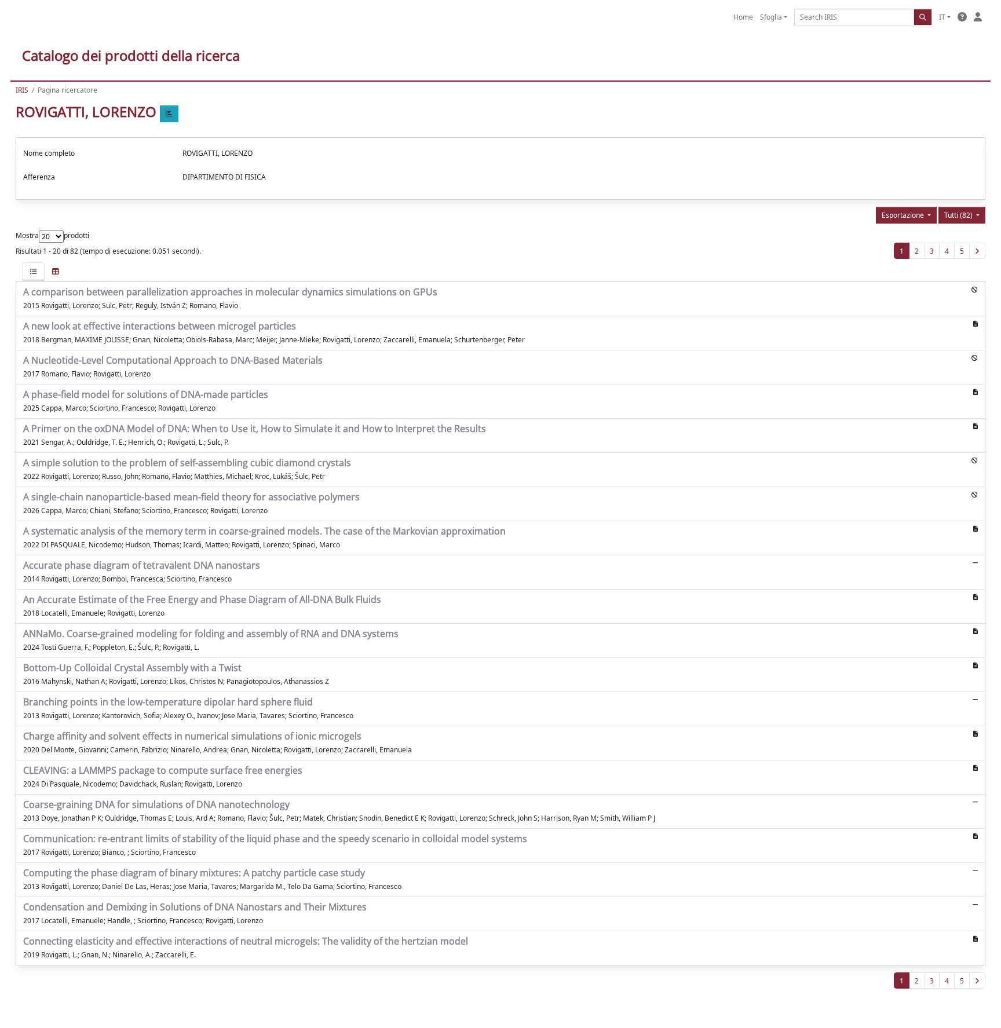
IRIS (22, 90)
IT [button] (942, 17)
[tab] (34, 271)
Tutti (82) (959, 215)
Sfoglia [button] (771, 17)
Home (743, 17)
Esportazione (904, 215)
